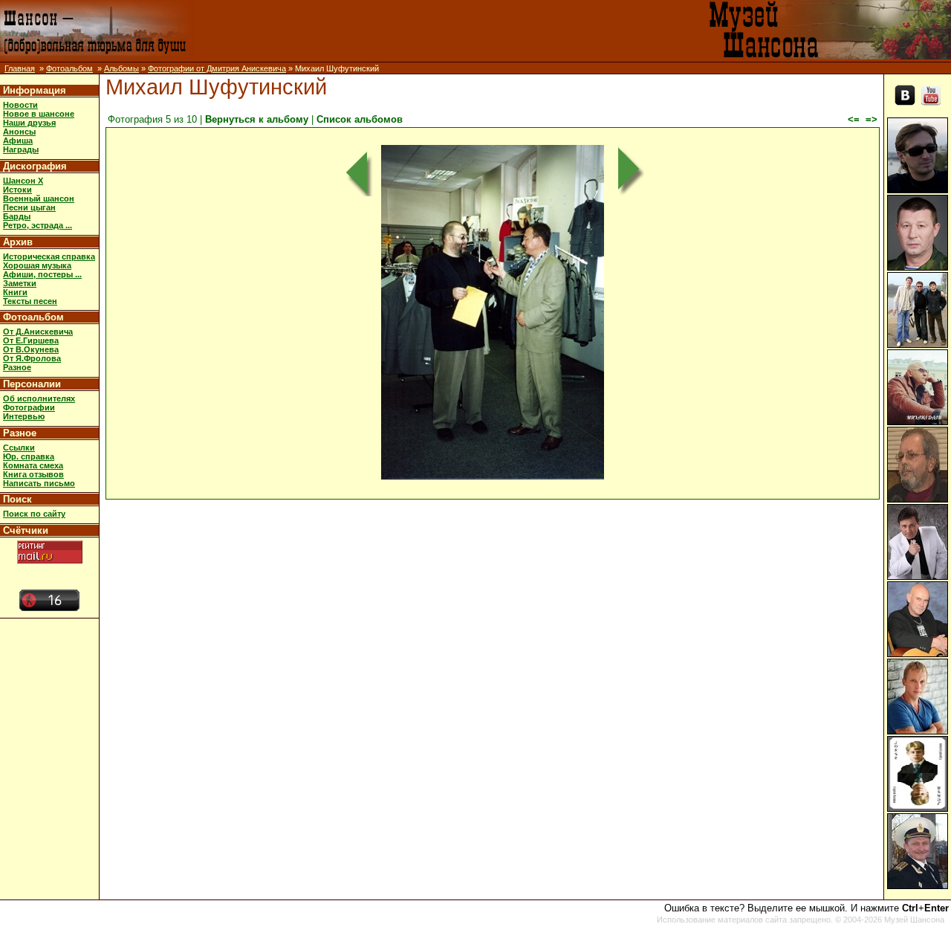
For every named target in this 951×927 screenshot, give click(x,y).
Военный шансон (38, 198)
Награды (21, 149)
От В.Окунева (31, 349)
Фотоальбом (69, 68)
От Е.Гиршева (31, 340)
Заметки (19, 283)
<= (854, 119)
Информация (34, 90)
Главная (19, 68)
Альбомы (121, 68)
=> (871, 119)
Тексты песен (30, 301)
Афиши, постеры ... (42, 274)
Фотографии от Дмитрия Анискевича (217, 68)
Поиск (17, 499)
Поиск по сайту (34, 513)
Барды (16, 216)
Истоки (17, 189)
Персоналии (32, 384)
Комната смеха (33, 465)
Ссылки (19, 447)
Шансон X (23, 180)
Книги (15, 292)
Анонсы (19, 131)
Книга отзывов (33, 474)
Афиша (18, 140)
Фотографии (29, 407)
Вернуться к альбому (256, 119)
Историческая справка (49, 256)
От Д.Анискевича (38, 331)
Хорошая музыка (37, 265)
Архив (18, 242)
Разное (17, 367)
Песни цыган (29, 207)
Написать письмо (39, 483)
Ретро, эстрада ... (37, 225)
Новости (20, 104)
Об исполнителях (39, 398)
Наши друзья (29, 122)
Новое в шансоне (38, 113)
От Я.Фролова (32, 358)
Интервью (24, 416)
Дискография (35, 166)
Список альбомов (360, 119)
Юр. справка (28, 456)
